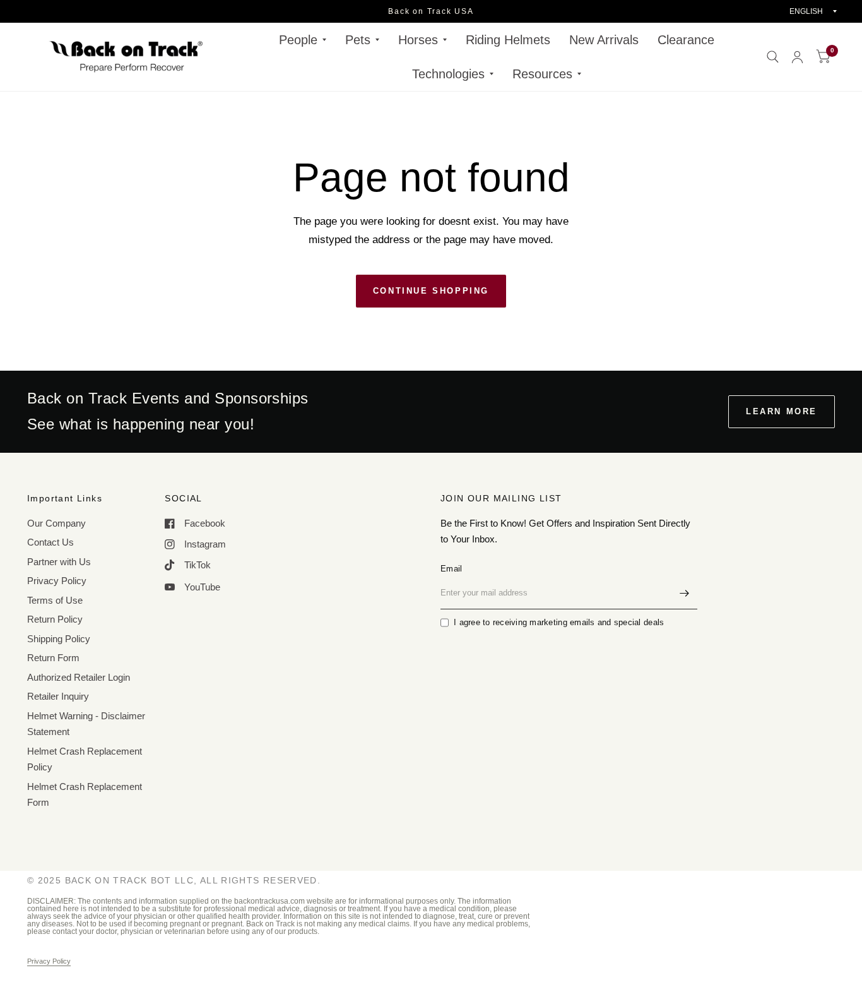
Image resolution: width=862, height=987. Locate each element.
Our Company (56, 523)
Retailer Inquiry (58, 696)
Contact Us (50, 542)
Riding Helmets (508, 40)
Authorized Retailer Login (78, 677)
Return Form (53, 657)
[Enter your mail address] (684, 593)
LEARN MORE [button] (781, 411)
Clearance (686, 40)
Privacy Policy (56, 580)
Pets (357, 40)
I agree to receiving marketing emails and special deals (559, 622)
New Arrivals (604, 40)
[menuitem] (302, 40)
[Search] (772, 57)
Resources (542, 74)
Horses (418, 40)
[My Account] (797, 57)
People (298, 40)
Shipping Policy (58, 638)
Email (451, 568)
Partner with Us (59, 561)
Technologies (448, 74)
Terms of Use (55, 600)
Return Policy (55, 619)
